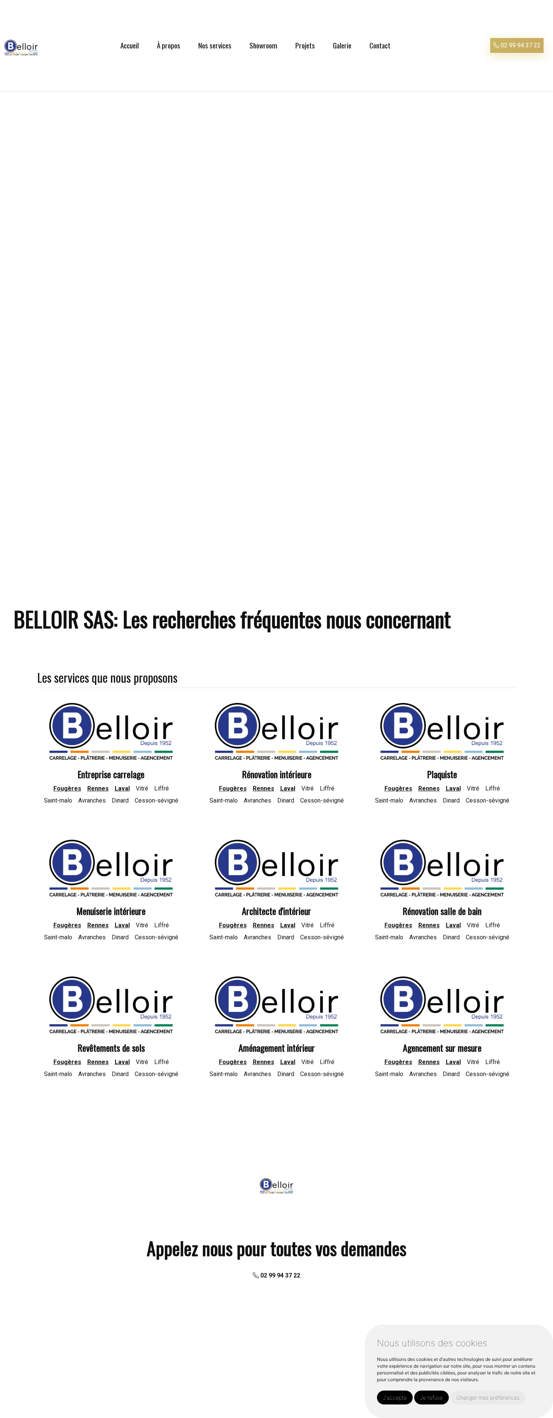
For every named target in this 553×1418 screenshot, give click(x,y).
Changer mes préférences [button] (488, 1397)
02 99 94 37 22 (520, 45)
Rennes (98, 788)
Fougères (67, 788)
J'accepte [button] (395, 1397)
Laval (122, 788)
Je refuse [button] (431, 1397)
